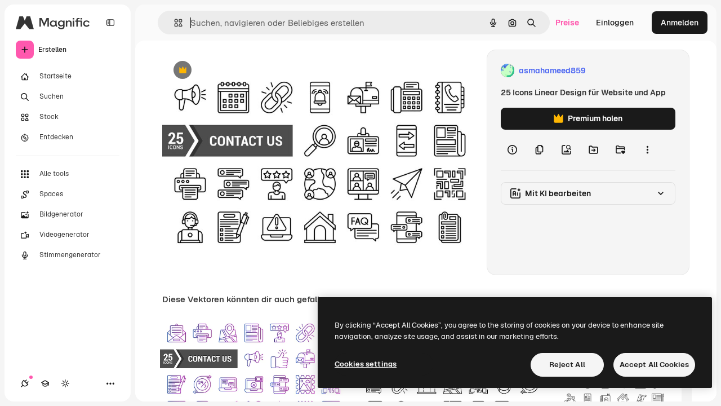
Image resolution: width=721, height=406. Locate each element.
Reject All (567, 364)
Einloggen (615, 22)
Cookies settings (366, 364)
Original (234, 70)
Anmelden (679, 22)
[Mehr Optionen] (647, 150)
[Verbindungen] (25, 383)
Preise (567, 22)
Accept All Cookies (654, 364)
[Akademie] (45, 383)
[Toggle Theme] (65, 383)
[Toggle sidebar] (110, 23)
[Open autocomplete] (173, 23)
